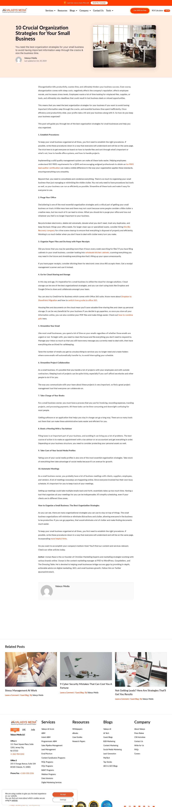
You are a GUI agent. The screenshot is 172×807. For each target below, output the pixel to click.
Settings (63, 800)
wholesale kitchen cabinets (97, 253)
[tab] (14, 729)
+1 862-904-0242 (17, 754)
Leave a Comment (12, 695)
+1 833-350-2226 (27, 773)
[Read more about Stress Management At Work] (31, 669)
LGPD (36, 805)
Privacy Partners (15, 805)
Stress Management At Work (21, 690)
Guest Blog (24, 695)
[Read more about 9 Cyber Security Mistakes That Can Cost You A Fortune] (86, 666)
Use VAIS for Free (139, 10)
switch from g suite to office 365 (82, 300)
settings (15, 800)
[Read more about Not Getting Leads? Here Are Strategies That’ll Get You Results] (141, 669)
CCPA (31, 805)
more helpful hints (59, 539)
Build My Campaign (99, 3)
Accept (63, 794)
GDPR (24, 805)
